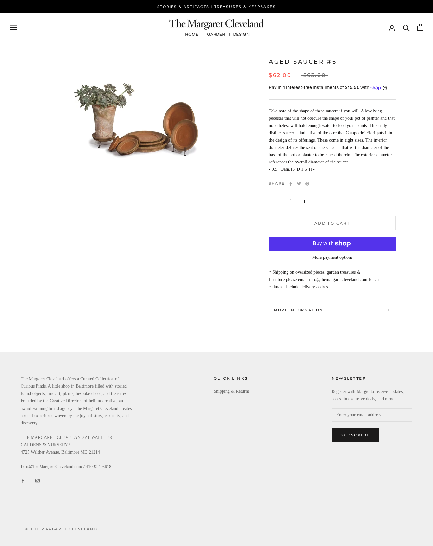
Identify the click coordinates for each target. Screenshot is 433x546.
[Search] (406, 27)
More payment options (332, 257)
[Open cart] (420, 27)
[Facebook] (291, 184)
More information (298, 310)
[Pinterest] (307, 184)
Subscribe (355, 435)
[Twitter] (299, 184)
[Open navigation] (13, 27)
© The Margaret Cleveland (61, 529)
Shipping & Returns (231, 391)
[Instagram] (37, 480)
